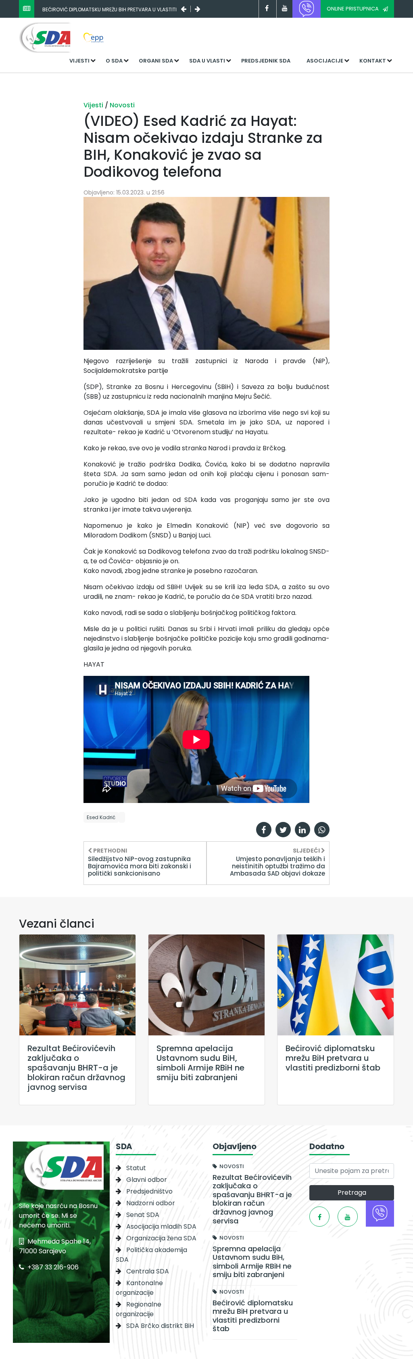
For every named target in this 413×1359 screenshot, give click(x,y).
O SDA (114, 61)
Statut (136, 1168)
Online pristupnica (353, 9)
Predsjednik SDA (265, 61)
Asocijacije (325, 61)
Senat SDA (142, 1214)
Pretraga (352, 1192)
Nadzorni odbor (150, 1203)
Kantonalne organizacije (139, 1287)
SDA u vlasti (207, 61)
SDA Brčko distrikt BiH (160, 1325)
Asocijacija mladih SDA (161, 1226)
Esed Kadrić (101, 817)
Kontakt (372, 61)
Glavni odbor (146, 1179)
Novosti (122, 105)
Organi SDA (156, 61)
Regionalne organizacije (138, 1309)
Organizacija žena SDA (161, 1238)
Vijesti (79, 61)
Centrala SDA (147, 1271)
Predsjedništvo (149, 1191)
